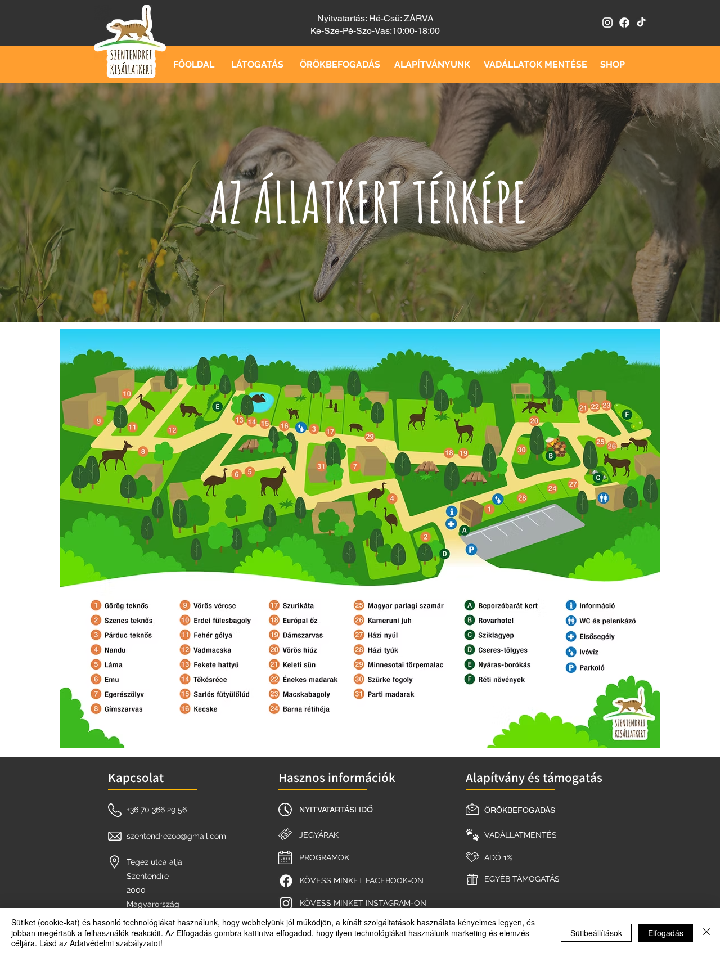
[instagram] (607, 22)
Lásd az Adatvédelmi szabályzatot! (101, 943)
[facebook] (624, 22)
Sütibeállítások (596, 932)
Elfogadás (665, 932)
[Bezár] (706, 932)
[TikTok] (641, 22)
